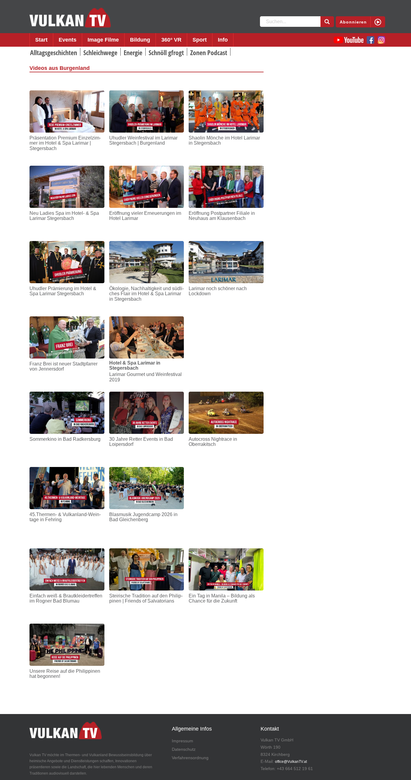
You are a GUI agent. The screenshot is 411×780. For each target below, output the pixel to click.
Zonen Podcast (208, 52)
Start (41, 40)
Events (67, 40)
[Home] (70, 17)
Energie (133, 52)
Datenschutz (184, 749)
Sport (200, 40)
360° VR (171, 40)
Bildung (140, 40)
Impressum (182, 740)
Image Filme (103, 40)
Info (223, 40)
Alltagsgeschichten (53, 52)
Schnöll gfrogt (166, 52)
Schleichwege (100, 52)
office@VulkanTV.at (291, 762)
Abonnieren (353, 22)
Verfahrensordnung (190, 757)
